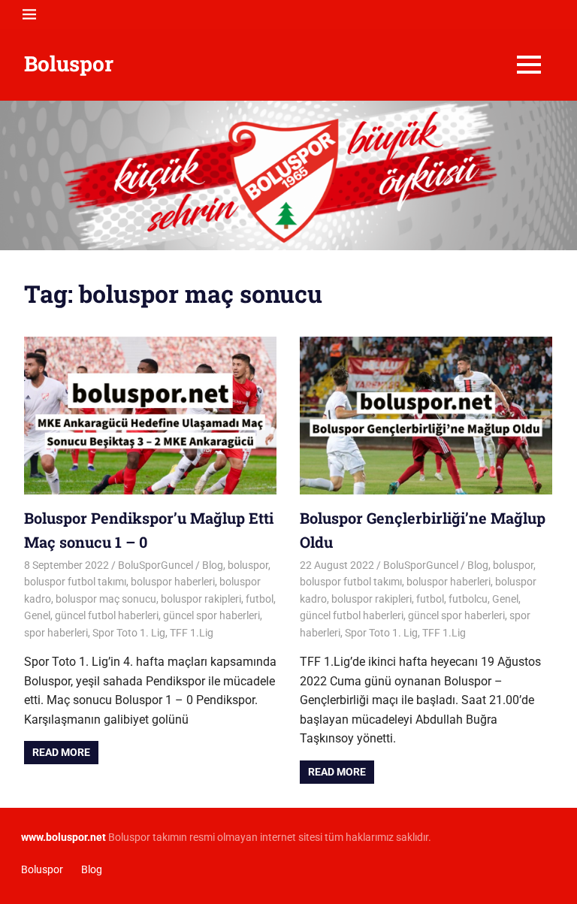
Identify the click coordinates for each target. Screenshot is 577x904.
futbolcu (468, 599)
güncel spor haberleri (211, 615)
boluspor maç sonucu (106, 599)
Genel (37, 615)
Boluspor (68, 63)
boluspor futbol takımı (75, 582)
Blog (212, 565)
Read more (61, 752)
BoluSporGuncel (155, 565)
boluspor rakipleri (201, 599)
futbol (259, 599)
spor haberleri (56, 633)
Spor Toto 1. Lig (128, 633)
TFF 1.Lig (191, 633)
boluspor (248, 565)
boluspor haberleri (173, 582)
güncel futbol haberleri (107, 615)
